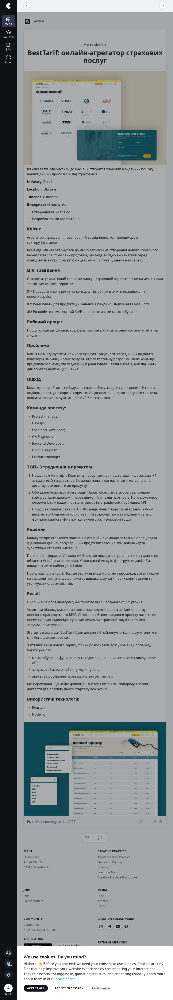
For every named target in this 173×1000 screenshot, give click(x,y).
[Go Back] (27, 6)
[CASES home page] (8, 6)
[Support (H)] (8, 953)
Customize (101, 988)
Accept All (36, 988)
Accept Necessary (69, 988)
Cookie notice (64, 979)
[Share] (162, 6)
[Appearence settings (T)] (8, 974)
